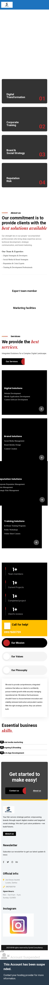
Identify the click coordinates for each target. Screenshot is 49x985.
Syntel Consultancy (35, 948)
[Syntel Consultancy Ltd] (7, 5)
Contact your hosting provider (19, 975)
